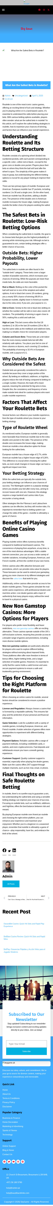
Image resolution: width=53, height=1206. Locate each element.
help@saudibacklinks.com (17, 1193)
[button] (3, 10)
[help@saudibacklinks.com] (3, 1193)
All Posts (11, 884)
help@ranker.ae (13, 1188)
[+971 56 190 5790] (3, 1183)
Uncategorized (21, 96)
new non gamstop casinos (23, 628)
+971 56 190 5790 (14, 1182)
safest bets (18, 578)
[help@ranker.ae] (3, 1188)
